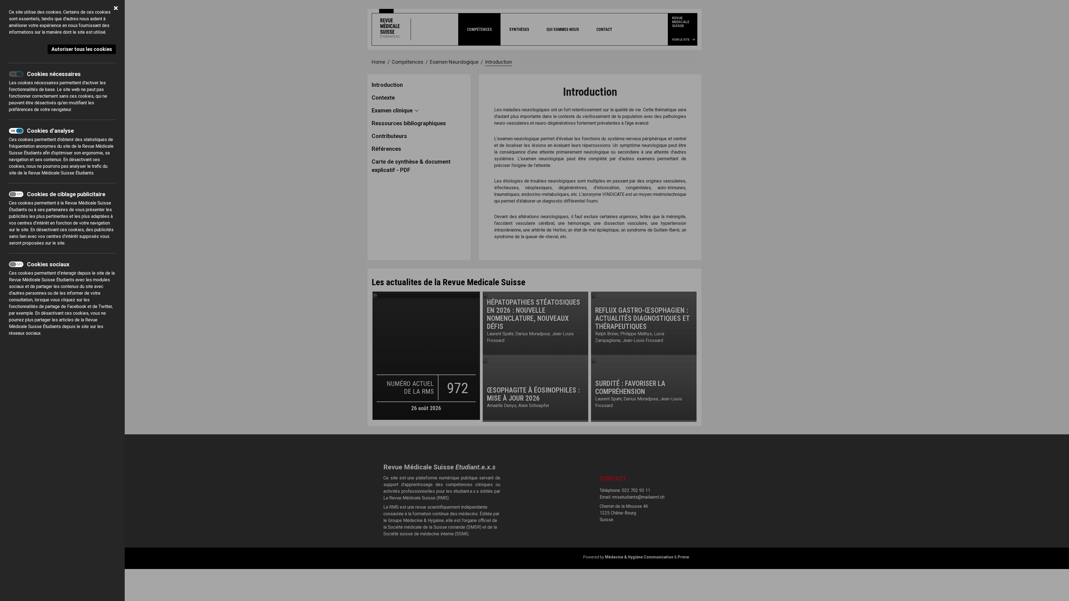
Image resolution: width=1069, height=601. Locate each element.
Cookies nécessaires (54, 74)
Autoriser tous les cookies (82, 49)
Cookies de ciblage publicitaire (66, 194)
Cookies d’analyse (50, 130)
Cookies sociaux (48, 264)
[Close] (115, 8)
